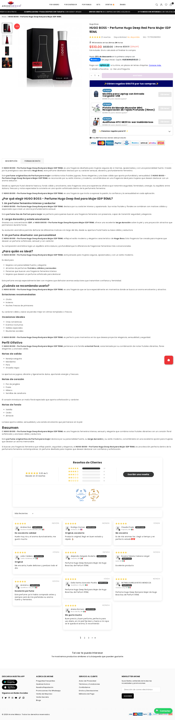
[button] (170, 4)
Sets (98, 4)
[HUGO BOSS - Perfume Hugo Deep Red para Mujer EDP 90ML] (7, 28)
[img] (20, 523)
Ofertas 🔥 (110, 4)
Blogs (38, 700)
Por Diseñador (70, 4)
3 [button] (88, 638)
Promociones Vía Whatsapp (48, 690)
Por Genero (54, 4)
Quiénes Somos (43, 684)
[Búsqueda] (157, 4)
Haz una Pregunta (121, 69)
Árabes (123, 4)
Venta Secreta (42, 697)
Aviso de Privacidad (87, 681)
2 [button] (84, 638)
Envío (103, 50)
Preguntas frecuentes (45, 681)
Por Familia (86, 4)
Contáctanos (84, 687)
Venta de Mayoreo (44, 694)
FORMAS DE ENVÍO (32, 161)
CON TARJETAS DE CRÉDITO (149, 12)
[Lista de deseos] (166, 4)
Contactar (165, 710)
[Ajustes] (161, 4)
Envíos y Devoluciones (88, 690)
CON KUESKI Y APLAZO (42, 12)
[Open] (168, 360)
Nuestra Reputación (44, 687)
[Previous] (17, 55)
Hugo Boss (94, 24)
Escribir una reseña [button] (138, 474)
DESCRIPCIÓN (11, 161)
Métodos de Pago (86, 694)
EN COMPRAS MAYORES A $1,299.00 (98, 12)
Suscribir (128, 696)
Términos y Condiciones (89, 684)
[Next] (82, 55)
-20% (17, 26)
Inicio (4, 17)
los (29, 714)
